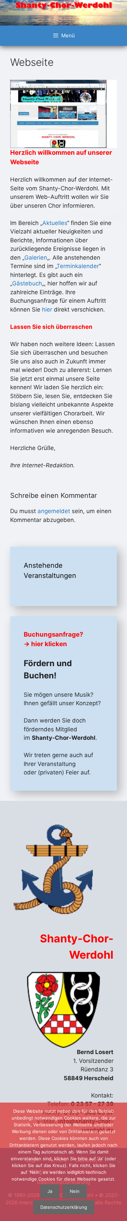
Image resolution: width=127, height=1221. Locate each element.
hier (47, 309)
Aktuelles (54, 223)
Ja (49, 1191)
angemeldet (54, 511)
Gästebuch (27, 283)
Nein (75, 1191)
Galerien (35, 257)
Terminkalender (78, 266)
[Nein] (118, 1162)
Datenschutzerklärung (63, 1207)
